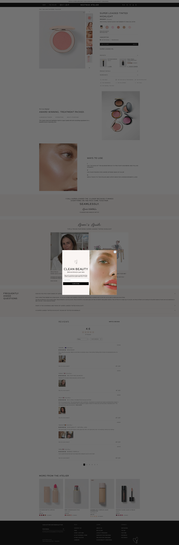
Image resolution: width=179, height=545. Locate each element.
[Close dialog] (115, 252)
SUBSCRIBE (76, 283)
